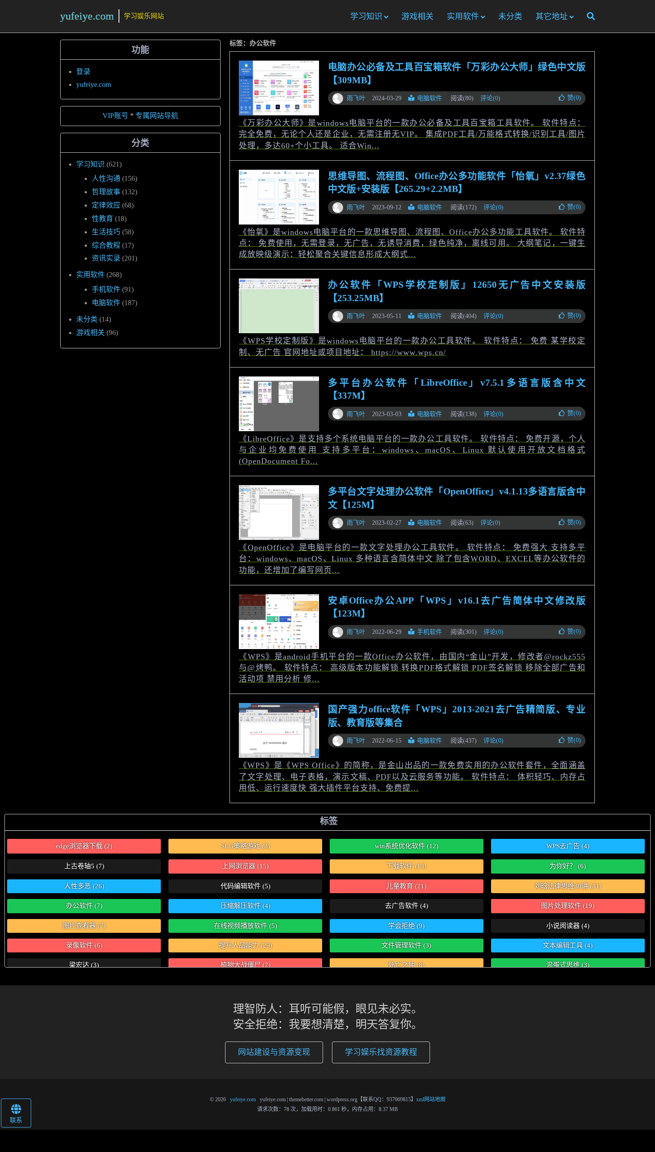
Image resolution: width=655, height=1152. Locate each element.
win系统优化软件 (406, 846)
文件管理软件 (406, 945)
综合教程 (106, 245)
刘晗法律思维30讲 (568, 886)
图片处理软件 (567, 905)
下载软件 (406, 866)
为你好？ (567, 866)
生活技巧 (106, 232)
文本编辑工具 (568, 945)
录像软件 (84, 945)
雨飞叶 (356, 98)
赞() (574, 97)
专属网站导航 (156, 115)
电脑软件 (429, 98)
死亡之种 (406, 964)
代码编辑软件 (245, 886)
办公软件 (84, 905)
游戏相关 (417, 16)
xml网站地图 (431, 1099)
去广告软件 (406, 905)
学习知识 (366, 16)
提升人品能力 (245, 945)
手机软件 (429, 632)
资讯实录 (106, 258)
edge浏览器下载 (84, 846)
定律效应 (106, 205)
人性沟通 (106, 178)
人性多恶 (84, 886)
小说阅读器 (568, 925)
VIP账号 (115, 115)
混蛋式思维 (568, 964)
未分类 (510, 16)
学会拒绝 (406, 925)
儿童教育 (406, 886)
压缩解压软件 (245, 905)
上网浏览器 (245, 866)
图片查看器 (84, 925)
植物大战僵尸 (245, 964)
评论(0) (490, 98)
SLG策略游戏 (245, 846)
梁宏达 (84, 964)
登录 (83, 71)
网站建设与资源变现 (274, 1052)
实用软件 (463, 16)
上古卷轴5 (84, 866)
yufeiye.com (87, 16)
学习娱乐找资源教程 (381, 1052)
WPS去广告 (568, 846)
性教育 (102, 218)
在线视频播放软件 (245, 925)
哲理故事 (106, 192)
